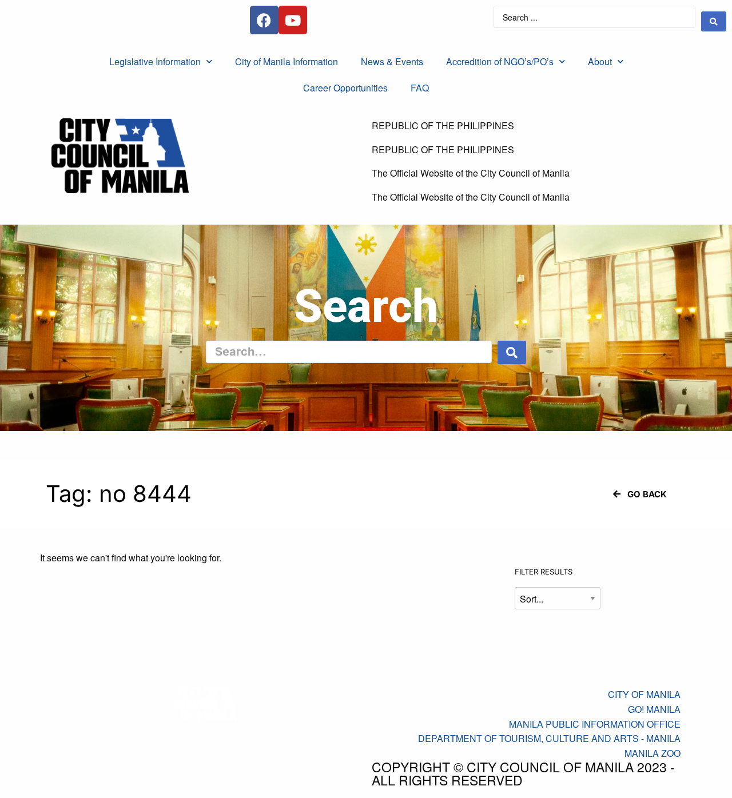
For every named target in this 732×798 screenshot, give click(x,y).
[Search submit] (713, 21)
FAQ (420, 87)
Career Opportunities (345, 87)
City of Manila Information (286, 61)
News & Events (392, 61)
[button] (640, 494)
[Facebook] (264, 20)
